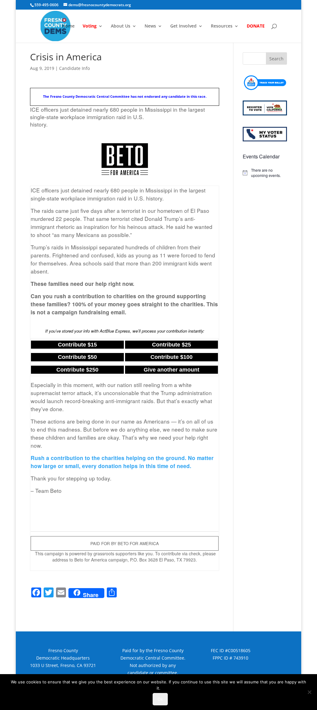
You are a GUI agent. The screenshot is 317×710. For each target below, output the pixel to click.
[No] (309, 692)
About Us (120, 26)
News (150, 26)
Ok (160, 699)
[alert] (265, 173)
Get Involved (183, 26)
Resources (221, 26)
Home (68, 26)
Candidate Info (74, 68)
